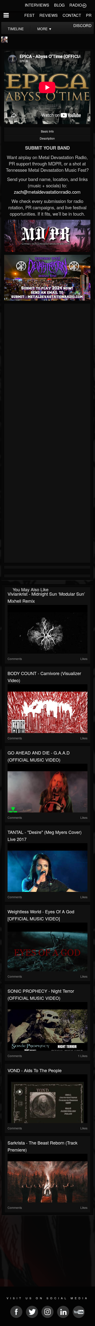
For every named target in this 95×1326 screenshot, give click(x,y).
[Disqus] (47, 370)
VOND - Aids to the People (35, 1070)
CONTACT (72, 15)
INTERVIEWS (37, 5)
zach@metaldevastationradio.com (47, 192)
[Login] (84, 5)
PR (89, 15)
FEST (29, 15)
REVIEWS (48, 15)
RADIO (75, 5)
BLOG (59, 5)
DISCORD (82, 25)
